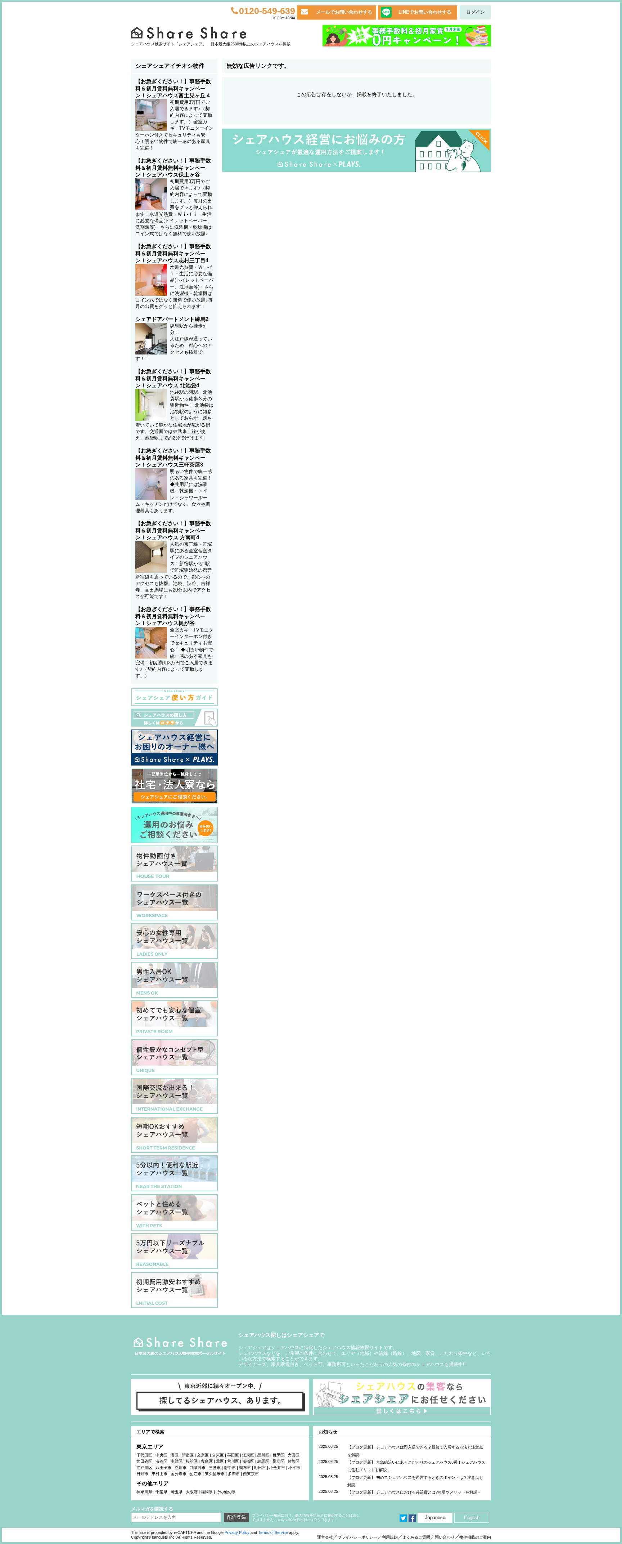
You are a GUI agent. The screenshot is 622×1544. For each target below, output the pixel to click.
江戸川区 (144, 1467)
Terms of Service (273, 1532)
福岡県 (207, 1492)
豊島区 (207, 1461)
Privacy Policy (237, 1532)
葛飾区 (293, 1461)
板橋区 (248, 1461)
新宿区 (188, 1455)
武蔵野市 (198, 1467)
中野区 (176, 1461)
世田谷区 (144, 1461)
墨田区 (233, 1455)
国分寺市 (178, 1474)
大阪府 (192, 1492)
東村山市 (159, 1474)
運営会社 (325, 1537)
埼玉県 (176, 1492)
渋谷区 (161, 1461)
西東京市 (251, 1474)
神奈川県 (144, 1492)
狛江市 (196, 1474)
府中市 (230, 1467)
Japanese (435, 1517)
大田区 (293, 1455)
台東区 (218, 1455)
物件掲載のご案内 (475, 1537)
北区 (220, 1461)
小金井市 (277, 1467)
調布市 (245, 1467)
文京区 (203, 1455)
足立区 (278, 1461)
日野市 (142, 1474)
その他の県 (226, 1492)
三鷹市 (215, 1467)
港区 (175, 1455)
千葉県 (161, 1492)
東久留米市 (215, 1474)
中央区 (161, 1455)
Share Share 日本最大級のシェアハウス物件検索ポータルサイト (180, 1346)
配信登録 (236, 1517)
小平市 (294, 1467)
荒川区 (233, 1461)
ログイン (475, 12)
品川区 (263, 1455)
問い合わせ (445, 1537)
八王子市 (163, 1467)
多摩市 (234, 1474)
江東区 (248, 1455)
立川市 (180, 1467)
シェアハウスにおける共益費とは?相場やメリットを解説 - (428, 1492)
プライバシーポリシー (357, 1537)
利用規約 (390, 1537)
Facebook (412, 1518)
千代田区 (144, 1455)
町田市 (260, 1467)
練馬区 (263, 1461)
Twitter (403, 1518)
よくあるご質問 (416, 1537)
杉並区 (192, 1461)
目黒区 (278, 1455)
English (471, 1517)
